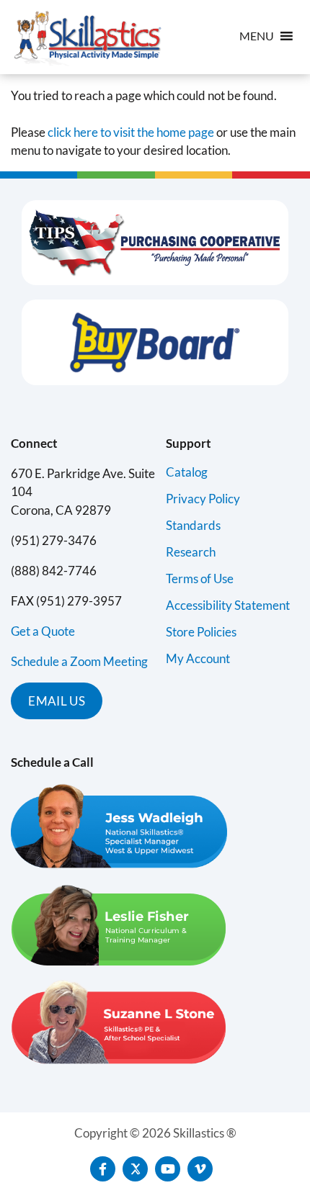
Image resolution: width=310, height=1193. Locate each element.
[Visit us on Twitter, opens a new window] (135, 1168)
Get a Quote (43, 631)
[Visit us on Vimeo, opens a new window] (200, 1168)
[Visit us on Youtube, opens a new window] (167, 1168)
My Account (198, 658)
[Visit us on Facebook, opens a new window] (102, 1168)
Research (191, 551)
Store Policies (201, 631)
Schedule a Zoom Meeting (79, 661)
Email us (56, 700)
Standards (193, 525)
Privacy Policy (203, 498)
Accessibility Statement (228, 605)
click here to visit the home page (131, 132)
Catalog (187, 472)
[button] (256, 36)
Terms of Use (200, 578)
